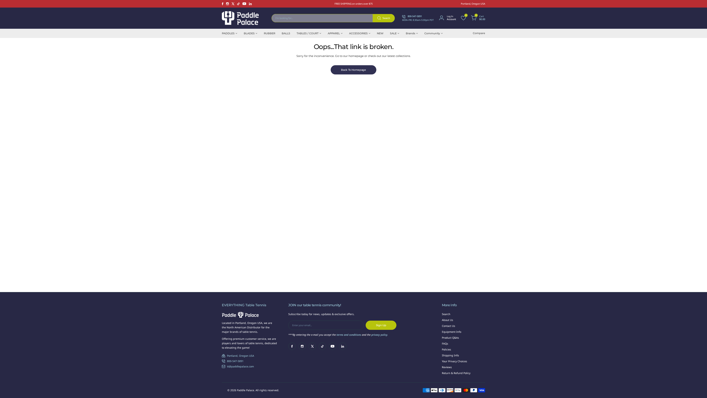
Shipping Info (450, 355)
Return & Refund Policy (456, 373)
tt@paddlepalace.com (240, 366)
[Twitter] (233, 3)
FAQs (445, 343)
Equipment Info (451, 332)
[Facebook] (222, 3)
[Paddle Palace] (240, 18)
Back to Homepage (353, 69)
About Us (447, 320)
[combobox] (333, 18)
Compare (479, 33)
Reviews (447, 367)
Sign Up (381, 325)
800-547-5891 (235, 361)
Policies (446, 349)
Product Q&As (450, 337)
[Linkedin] (250, 3)
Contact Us (448, 326)
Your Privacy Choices (454, 361)
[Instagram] (227, 3)
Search (446, 314)
